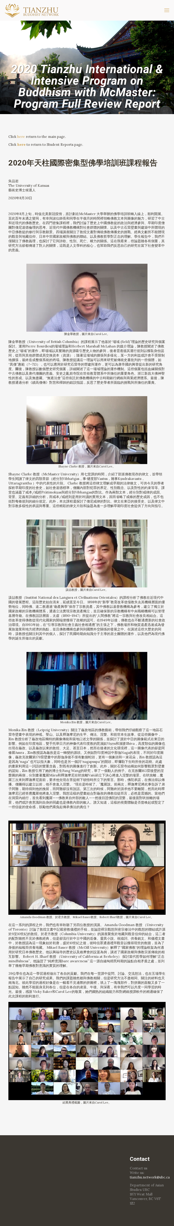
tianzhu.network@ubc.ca (150, 1177)
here (21, 136)
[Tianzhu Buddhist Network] (32, 10)
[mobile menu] (167, 10)
